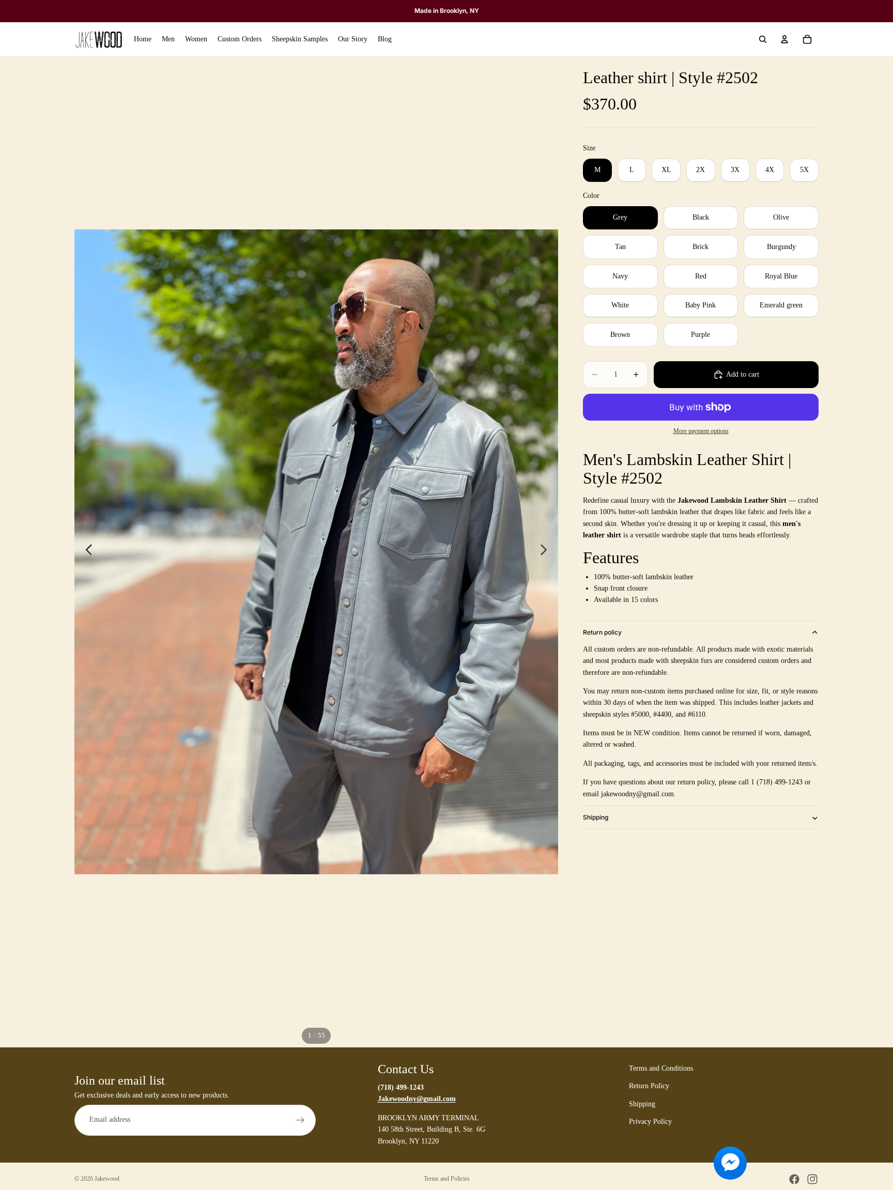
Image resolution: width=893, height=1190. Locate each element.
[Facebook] (794, 1179)
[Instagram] (812, 1179)
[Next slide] (546, 551)
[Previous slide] (86, 551)
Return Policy (649, 1086)
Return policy (602, 632)
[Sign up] (300, 1120)
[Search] (762, 39)
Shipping (595, 817)
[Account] (784, 39)
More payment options (701, 431)
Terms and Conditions (661, 1068)
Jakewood (107, 1178)
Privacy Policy (650, 1121)
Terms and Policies (447, 1178)
